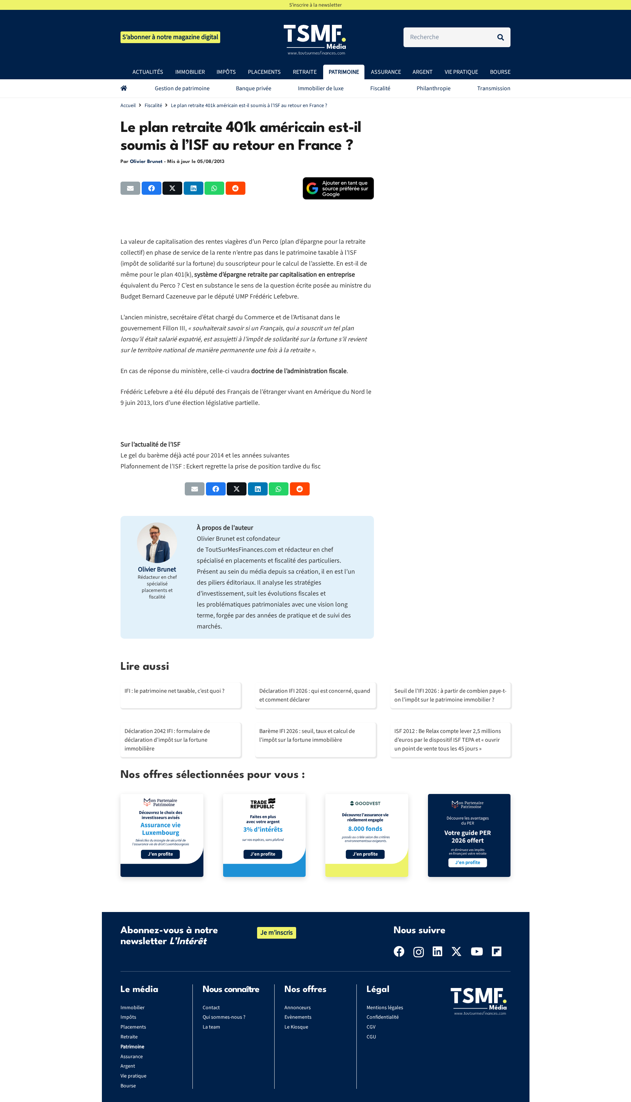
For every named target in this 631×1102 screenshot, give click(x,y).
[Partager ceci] (151, 188)
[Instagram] (418, 952)
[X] (456, 951)
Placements (133, 1027)
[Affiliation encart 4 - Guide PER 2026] (469, 835)
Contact (211, 1007)
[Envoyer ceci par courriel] (130, 188)
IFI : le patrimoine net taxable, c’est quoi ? (175, 691)
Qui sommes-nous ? (224, 1017)
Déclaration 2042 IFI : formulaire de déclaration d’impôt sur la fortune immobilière (167, 740)
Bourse (128, 1086)
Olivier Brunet (146, 161)
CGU (371, 1037)
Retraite (129, 1037)
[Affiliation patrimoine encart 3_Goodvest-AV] (366, 835)
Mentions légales (385, 1007)
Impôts (128, 1017)
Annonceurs (297, 1007)
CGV (371, 1027)
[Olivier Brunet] (157, 542)
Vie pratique (133, 1076)
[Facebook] (399, 951)
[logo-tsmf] (315, 39)
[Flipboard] (496, 951)
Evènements (297, 1017)
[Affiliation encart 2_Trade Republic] (264, 835)
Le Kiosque (296, 1027)
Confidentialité (383, 1017)
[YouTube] (477, 951)
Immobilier (133, 1007)
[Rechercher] (500, 37)
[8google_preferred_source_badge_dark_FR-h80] (338, 188)
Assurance (132, 1056)
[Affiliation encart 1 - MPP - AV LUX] (162, 835)
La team (211, 1027)
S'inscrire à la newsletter (315, 5)
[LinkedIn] (437, 951)
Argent (128, 1066)
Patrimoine (132, 1046)
